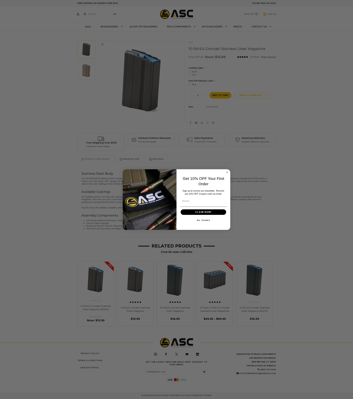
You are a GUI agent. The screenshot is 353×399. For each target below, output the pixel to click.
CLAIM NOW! (203, 212)
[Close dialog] (227, 172)
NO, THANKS (203, 220)
